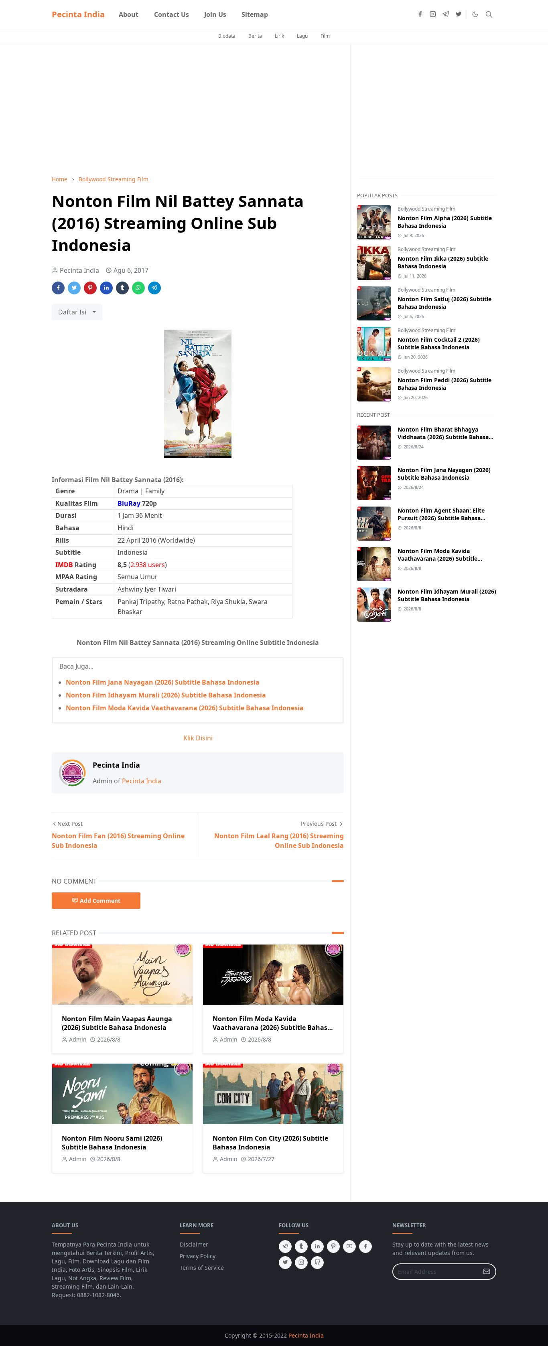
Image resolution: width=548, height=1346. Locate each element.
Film (325, 35)
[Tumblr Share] (122, 288)
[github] (317, 1262)
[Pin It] (90, 288)
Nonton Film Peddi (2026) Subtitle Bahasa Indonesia (444, 383)
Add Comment (100, 900)
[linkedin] (317, 1246)
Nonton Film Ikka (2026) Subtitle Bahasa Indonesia (443, 262)
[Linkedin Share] (106, 288)
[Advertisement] (198, 109)
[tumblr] (301, 1246)
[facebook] (420, 14)
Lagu (302, 35)
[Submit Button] (486, 1271)
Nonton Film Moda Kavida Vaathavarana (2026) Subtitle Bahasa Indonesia (185, 707)
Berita (255, 35)
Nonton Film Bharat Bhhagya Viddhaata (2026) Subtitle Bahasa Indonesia (443, 437)
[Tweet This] (74, 288)
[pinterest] (333, 1246)
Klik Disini (198, 738)
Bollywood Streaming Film (426, 208)
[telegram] (445, 14)
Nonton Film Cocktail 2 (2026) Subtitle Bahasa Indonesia (439, 343)
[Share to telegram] (154, 288)
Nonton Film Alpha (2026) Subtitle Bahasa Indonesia (445, 221)
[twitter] (458, 14)
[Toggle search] (489, 14)
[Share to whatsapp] (138, 288)
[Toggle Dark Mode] (475, 14)
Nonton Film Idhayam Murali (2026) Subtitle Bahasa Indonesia (166, 695)
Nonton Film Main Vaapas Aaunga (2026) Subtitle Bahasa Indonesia (117, 1023)
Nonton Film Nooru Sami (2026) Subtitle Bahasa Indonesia (112, 1142)
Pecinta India (78, 14)
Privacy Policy (197, 1256)
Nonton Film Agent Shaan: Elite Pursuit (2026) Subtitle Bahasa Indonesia (441, 518)
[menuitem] (128, 14)
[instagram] (432, 14)
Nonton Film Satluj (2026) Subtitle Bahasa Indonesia (444, 302)
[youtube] (349, 1246)
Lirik (279, 35)
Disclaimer (194, 1244)
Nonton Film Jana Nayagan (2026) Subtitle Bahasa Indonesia (163, 682)
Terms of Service (202, 1267)
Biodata (226, 35)
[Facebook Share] (58, 288)
